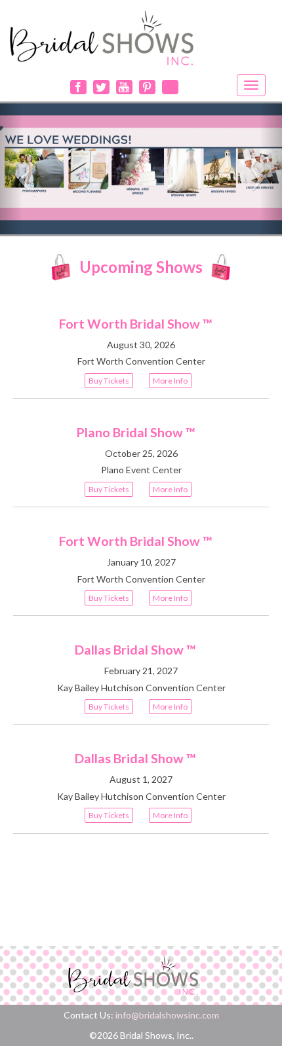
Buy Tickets (109, 381)
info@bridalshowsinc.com (167, 1014)
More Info (170, 381)
